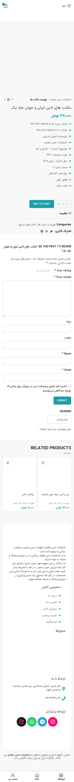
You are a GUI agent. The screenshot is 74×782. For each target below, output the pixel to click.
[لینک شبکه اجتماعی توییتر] (51, 231)
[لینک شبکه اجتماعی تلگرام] (41, 231)
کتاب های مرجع (27, 225)
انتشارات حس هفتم (60, 100)
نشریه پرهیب (49, 615)
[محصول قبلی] (12, 100)
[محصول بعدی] (5, 100)
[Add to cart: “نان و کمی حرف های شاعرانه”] (43, 462)
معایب (67, 338)
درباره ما (52, 596)
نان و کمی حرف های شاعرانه (55, 494)
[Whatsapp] (32, 722)
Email (66, 370)
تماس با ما (51, 602)
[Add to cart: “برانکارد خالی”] (8, 462)
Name (66, 354)
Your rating (62, 270)
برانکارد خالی (28, 494)
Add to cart (41, 204)
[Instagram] (52, 722)
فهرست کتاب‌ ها (38, 100)
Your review (62, 277)
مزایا (69, 322)
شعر (50, 503)
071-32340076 (53, 698)
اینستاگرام (51, 622)
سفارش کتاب (50, 609)
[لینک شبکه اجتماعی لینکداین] (46, 231)
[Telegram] (42, 722)
